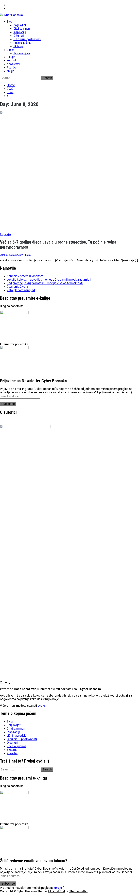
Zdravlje (12, 753)
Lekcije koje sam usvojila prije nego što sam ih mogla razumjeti (49, 279)
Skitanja (18, 46)
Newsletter (13, 64)
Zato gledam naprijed (21, 290)
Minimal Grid (56, 891)
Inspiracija (19, 32)
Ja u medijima (21, 53)
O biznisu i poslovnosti (27, 39)
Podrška (11, 67)
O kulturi (18, 35)
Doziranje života (17, 286)
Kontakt (11, 60)
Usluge (11, 57)
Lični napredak (16, 735)
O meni (11, 50)
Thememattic (78, 891)
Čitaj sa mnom (21, 28)
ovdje (41, 705)
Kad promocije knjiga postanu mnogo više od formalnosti (45, 283)
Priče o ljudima (22, 42)
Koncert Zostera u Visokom (25, 276)
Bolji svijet (19, 25)
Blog (9, 21)
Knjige (10, 71)
